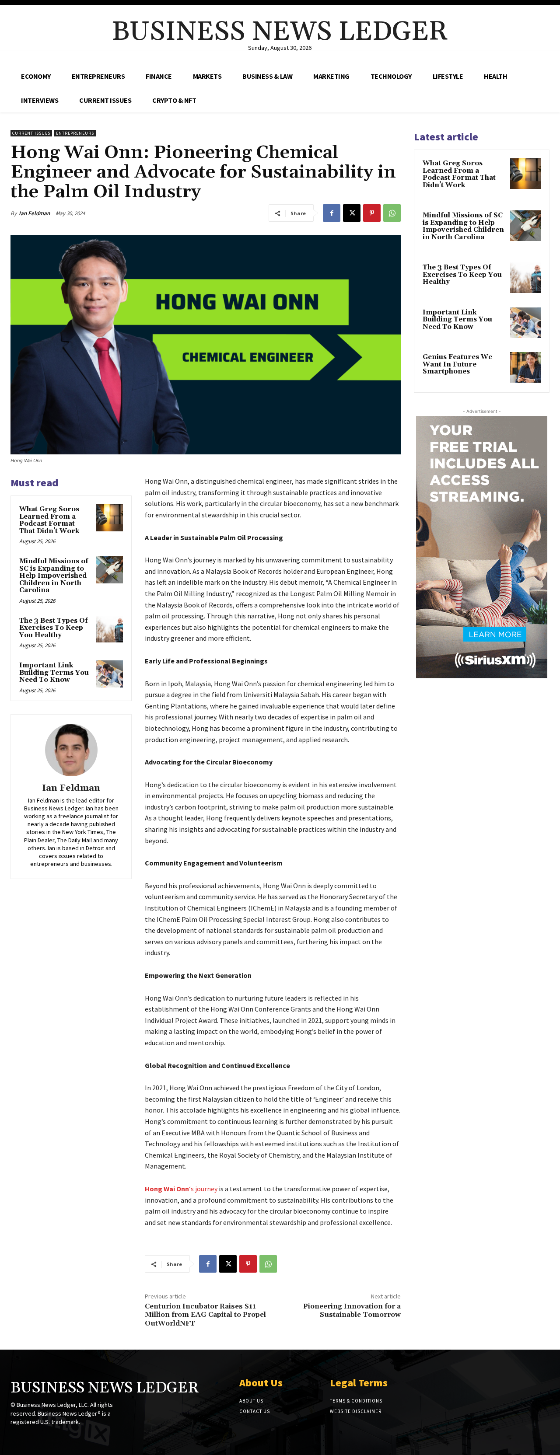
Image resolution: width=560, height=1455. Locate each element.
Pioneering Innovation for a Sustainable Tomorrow (352, 1310)
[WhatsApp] (392, 213)
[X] (351, 213)
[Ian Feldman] (71, 750)
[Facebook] (331, 213)
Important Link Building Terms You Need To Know (54, 672)
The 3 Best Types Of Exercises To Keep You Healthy (53, 628)
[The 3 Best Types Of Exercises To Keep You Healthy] (109, 629)
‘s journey (181, 1188)
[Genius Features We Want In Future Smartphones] (525, 367)
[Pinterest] (372, 213)
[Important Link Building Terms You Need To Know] (109, 673)
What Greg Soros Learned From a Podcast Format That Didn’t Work (49, 520)
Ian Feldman (34, 213)
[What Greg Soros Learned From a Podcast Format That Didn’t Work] (109, 517)
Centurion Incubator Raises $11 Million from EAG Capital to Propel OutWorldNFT (205, 1314)
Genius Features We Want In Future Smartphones (457, 364)
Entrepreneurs (75, 133)
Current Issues (31, 133)
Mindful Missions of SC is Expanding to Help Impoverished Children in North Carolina (53, 575)
